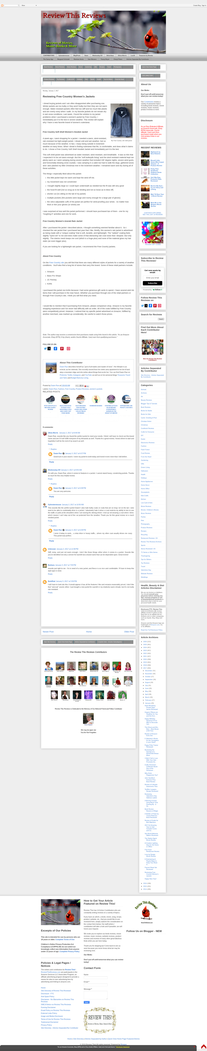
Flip (87, 386)
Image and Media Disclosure (52, 1016)
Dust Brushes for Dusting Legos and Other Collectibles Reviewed (80, 409)
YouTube (88, 375)
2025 (145, 644)
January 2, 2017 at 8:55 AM (71, 470)
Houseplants (145, 492)
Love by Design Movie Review (150, 855)
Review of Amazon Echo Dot (151, 734)
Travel (109, 67)
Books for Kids (146, 414)
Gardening (88, 67)
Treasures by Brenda (146, 55)
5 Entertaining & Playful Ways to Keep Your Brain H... (151, 861)
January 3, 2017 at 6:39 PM (75, 530)
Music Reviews (71, 67)
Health (99, 79)
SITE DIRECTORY (147, 75)
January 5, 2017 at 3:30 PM (66, 581)
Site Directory (78, 1039)
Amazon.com (155, 625)
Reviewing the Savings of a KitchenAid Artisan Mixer (152, 752)
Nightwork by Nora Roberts (155, 153)
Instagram (77, 375)
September (149, 679)
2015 (145, 886)
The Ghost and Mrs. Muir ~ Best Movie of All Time (152, 729)
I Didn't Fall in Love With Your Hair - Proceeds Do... (151, 760)
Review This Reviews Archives (151, 542)
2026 (145, 641)
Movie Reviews (59, 67)
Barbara (51, 565)
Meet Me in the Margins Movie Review (156, 204)
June (147, 688)
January (148, 703)
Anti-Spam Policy (47, 996)
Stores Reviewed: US (148, 549)
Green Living (145, 467)
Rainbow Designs (96, 406)
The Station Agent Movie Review (151, 839)
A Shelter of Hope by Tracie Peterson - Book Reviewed (152, 815)
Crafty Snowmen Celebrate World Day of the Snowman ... (151, 767)
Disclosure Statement (122, 1047)
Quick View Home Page (65, 642)
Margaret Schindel (63, 59)
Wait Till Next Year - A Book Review (157, 195)
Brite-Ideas (110, 55)
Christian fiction (146, 421)
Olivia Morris (122, 55)
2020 (145, 659)
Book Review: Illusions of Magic (151, 810)
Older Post (129, 632)
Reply (50, 444)
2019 (145, 662)
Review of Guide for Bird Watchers (151, 821)
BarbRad (51, 581)
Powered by (147, 290)
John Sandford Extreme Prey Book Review (150, 779)
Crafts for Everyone (147, 432)
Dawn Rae (64, 367)
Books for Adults (146, 410)
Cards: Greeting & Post (149, 418)
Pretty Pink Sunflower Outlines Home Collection (156, 171)
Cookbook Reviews (147, 428)
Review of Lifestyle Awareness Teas (151, 785)
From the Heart (119, 79)
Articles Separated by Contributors (85, 642)
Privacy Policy (46, 1025)
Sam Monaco (92, 59)
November (149, 674)
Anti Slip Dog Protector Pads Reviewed (156, 179)
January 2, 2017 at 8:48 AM (69, 433)
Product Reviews (49, 79)
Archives (144, 393)
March (147, 697)
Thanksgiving (145, 556)
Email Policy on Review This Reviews (55, 1010)
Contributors (149, 102)
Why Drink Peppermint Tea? (151, 774)
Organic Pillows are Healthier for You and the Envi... (151, 714)
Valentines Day (146, 570)
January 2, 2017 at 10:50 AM (73, 505)
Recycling (144, 534)
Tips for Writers (108, 79)
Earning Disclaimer (48, 1007)
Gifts (95, 67)
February (148, 700)
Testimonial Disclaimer (49, 1022)
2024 (145, 647)
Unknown (52, 549)
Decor (80, 67)
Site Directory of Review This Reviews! (56, 991)
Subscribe (152, 283)
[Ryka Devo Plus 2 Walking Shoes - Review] (50, 403)
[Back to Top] (203, 1047)
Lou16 (133, 55)
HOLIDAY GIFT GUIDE (152, 244)
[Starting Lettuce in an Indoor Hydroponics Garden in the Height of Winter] (111, 403)
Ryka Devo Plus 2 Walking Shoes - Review (50, 407)
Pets (86, 79)
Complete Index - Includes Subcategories (110, 642)
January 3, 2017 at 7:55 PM (65, 565)
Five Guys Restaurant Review (152, 850)
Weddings (144, 577)
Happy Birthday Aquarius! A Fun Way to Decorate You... (151, 721)
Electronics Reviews (147, 442)
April (147, 694)
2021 (145, 656)
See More (47, 83)
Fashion (61, 389)
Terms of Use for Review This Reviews (56, 1019)
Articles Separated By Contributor (137, 59)
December (149, 670)
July (146, 685)
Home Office (145, 488)
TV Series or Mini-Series (149, 552)
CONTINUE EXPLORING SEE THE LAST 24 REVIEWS (153, 213)
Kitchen (143, 499)
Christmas (144, 425)
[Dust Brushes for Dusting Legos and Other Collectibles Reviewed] (80, 403)
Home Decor (145, 485)
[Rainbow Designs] (96, 403)
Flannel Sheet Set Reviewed (151, 868)
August (147, 682)
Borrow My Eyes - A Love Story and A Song (157, 187)
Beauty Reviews (49, 70)
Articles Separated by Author (96, 1039)
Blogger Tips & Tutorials (149, 403)
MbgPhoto (76, 55)
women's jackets (96, 389)
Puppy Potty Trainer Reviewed (151, 746)
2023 (145, 650)
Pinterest (63, 375)
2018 (145, 665)
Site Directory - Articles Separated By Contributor (59, 1028)
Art (142, 396)
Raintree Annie (79, 59)
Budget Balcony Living (79, 378)
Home (89, 632)
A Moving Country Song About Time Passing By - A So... (151, 803)
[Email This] (76, 386)
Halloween (144, 471)
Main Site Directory (49, 642)
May (146, 691)
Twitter (69, 375)
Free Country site (56, 263)
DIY (142, 435)
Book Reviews (48, 67)
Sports (92, 79)
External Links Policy (49, 1013)
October (148, 676)
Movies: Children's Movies (150, 510)
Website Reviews (147, 573)
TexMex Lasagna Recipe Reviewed (151, 790)
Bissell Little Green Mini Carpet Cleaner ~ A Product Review (157, 162)
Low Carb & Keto (146, 503)
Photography (117, 67)
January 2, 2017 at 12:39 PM (67, 549)
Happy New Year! (151, 879)
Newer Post (48, 632)
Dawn (86, 55)
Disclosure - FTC (47, 994)
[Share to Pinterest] (83, 386)
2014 (145, 889)
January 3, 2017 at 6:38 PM (75, 488)
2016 (145, 883)
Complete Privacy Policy (69, 951)
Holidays (79, 79)
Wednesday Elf (97, 55)
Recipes (102, 67)
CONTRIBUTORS (48, 55)
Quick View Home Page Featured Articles (124, 1039)
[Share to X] (79, 386)
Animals (143, 389)
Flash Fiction (145, 449)
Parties (143, 517)
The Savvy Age (48, 59)
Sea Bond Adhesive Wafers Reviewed (151, 834)
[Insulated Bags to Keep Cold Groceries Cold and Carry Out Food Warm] (65, 403)
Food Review (145, 453)
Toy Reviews (60, 79)
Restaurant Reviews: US (149, 538)
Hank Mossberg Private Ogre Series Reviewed (151, 707)
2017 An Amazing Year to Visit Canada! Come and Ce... (151, 827)
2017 (145, 668)
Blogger (124, 1044)
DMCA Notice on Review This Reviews (56, 1004)
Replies (54, 449)
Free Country (70, 389)
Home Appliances (147, 481)
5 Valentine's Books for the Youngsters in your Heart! (152, 740)
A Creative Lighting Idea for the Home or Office (152, 845)
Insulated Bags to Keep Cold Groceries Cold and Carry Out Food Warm (65, 409)
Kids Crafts (144, 495)
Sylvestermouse (64, 55)
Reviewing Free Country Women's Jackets (151, 874)
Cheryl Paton (118, 59)
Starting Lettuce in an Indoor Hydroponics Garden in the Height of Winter (111, 409)
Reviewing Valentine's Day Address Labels (151, 796)
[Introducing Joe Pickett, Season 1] (126, 403)
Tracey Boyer (105, 59)
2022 (145, 653)
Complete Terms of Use (64, 939)
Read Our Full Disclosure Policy (151, 630)
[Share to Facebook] (81, 386)
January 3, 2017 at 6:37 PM (75, 453)
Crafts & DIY (70, 79)
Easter (143, 439)
